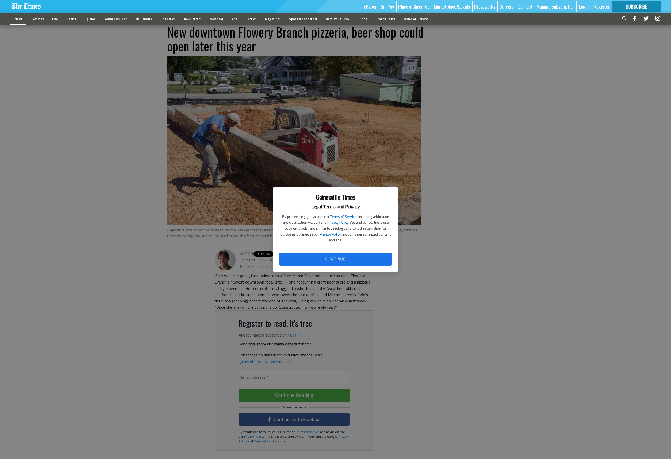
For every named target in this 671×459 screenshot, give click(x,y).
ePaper (370, 6)
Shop (363, 19)
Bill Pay (387, 6)
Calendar (216, 19)
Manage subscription (556, 6)
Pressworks (484, 6)
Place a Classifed (414, 6)
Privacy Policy (337, 222)
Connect (525, 6)
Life (55, 19)
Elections (37, 19)
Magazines (273, 19)
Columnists (144, 19)
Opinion (90, 19)
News (18, 19)
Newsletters (193, 19)
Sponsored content (303, 19)
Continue (335, 259)
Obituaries (168, 19)
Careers (507, 6)
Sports (71, 19)
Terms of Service (343, 216)
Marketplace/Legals (452, 6)
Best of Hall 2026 (338, 19)
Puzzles (251, 19)
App (234, 19)
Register (602, 6)
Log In (584, 6)
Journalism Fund (115, 19)
